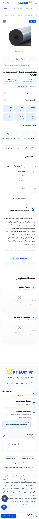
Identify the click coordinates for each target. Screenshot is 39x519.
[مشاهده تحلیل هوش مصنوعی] (4, 498)
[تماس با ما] (8, 3)
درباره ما (34, 467)
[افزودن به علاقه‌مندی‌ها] (22, 59)
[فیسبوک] (12, 383)
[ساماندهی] (15, 444)
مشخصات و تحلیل (29, 148)
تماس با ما (27, 467)
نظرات (18, 148)
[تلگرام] (22, 383)
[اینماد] (29, 444)
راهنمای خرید (18, 463)
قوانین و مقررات (7, 467)
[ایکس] (27, 383)
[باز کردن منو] (36, 3)
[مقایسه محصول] (17, 59)
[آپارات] (8, 383)
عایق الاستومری (15, 15)
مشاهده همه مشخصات (20, 198)
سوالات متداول (17, 467)
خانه (36, 15)
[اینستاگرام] (32, 383)
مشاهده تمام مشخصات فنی (28, 125)
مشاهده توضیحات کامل (21, 259)
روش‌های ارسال (26, 458)
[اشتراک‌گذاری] (12, 59)
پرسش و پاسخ (8, 148)
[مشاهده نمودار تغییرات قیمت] (27, 59)
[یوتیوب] (17, 383)
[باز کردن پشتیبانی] (4, 507)
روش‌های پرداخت (11, 458)
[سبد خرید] (3, 3)
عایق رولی (6, 15)
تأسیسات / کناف (27, 15)
